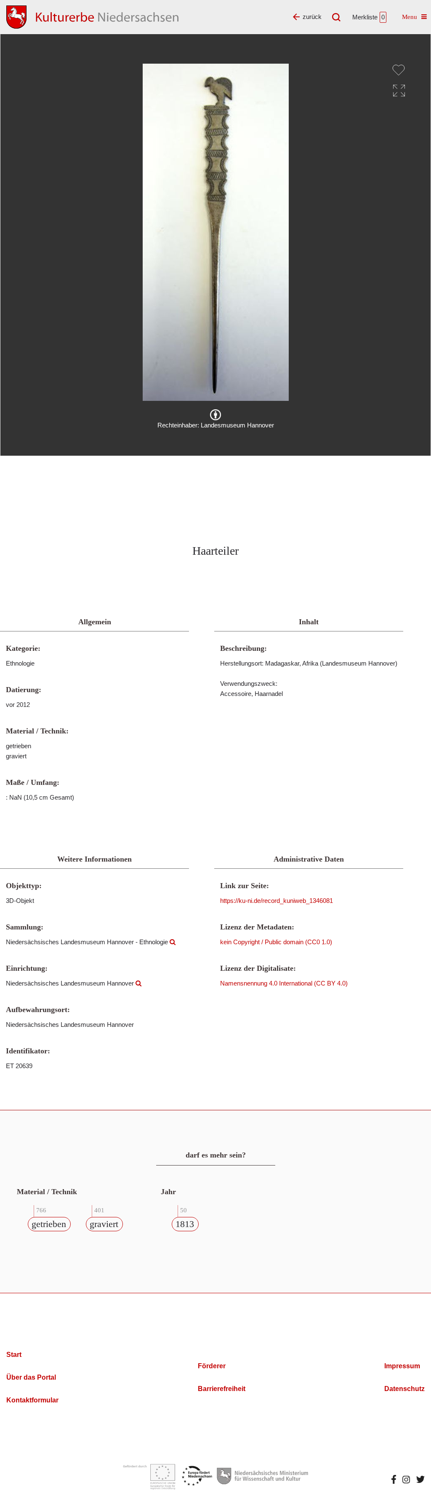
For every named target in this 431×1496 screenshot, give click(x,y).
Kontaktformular (32, 1400)
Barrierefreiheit (221, 1388)
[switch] (398, 70)
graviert (104, 1224)
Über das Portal (31, 1377)
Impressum (402, 1366)
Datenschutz (404, 1388)
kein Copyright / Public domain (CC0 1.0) (276, 941)
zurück (312, 16)
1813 (185, 1224)
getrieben (49, 1224)
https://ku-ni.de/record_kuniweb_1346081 (276, 900)
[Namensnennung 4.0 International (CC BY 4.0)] (215, 414)
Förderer (212, 1366)
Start (13, 1354)
